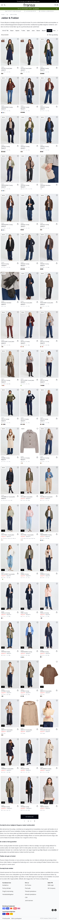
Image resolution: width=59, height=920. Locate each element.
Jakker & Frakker (13, 14)
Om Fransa (28, 885)
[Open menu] (1, 5)
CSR (26, 897)
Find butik (27, 888)
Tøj (7, 14)
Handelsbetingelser (7, 894)
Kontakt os (5, 885)
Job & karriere (29, 900)
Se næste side (29, 816)
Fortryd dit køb (6, 888)
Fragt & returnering (7, 891)
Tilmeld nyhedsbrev (30, 891)
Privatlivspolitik (6, 918)
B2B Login (51, 885)
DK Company (51, 888)
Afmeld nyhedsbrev (30, 894)
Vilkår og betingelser (16, 918)
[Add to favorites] (18, 39)
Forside (2, 14)
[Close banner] (56, 1)
